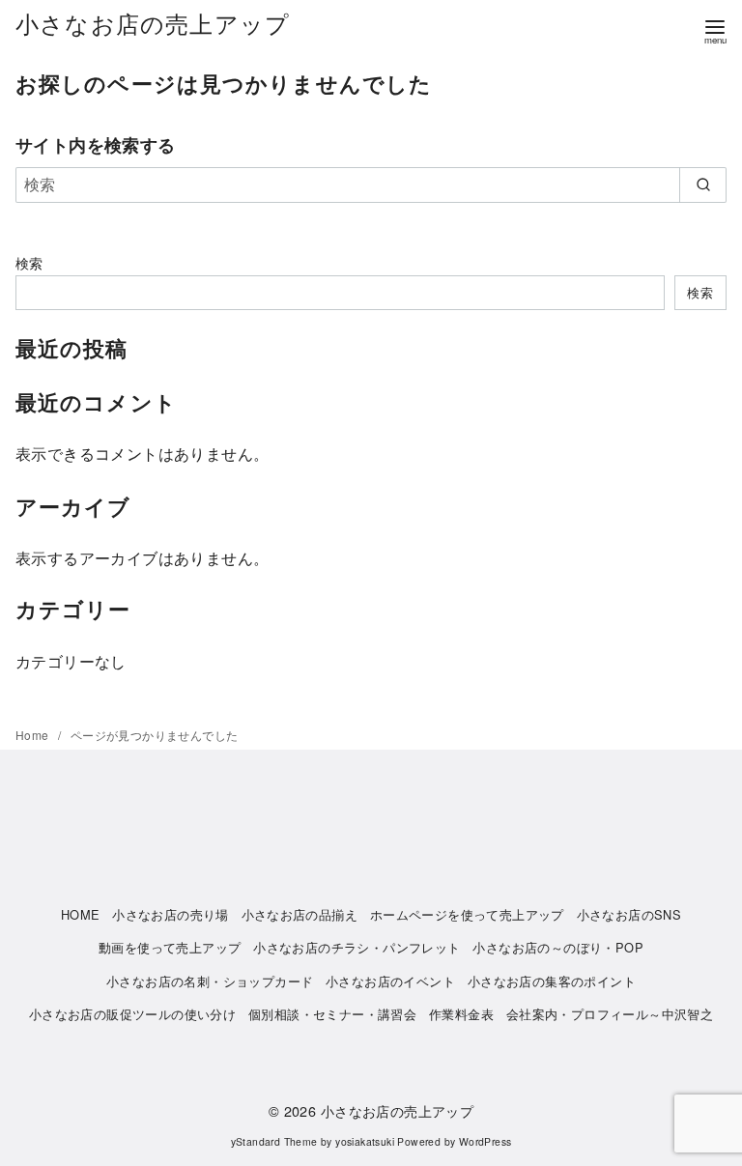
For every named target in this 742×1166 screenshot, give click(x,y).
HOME (80, 914)
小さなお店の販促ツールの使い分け (132, 1014)
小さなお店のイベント (390, 981)
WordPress (485, 1141)
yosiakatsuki (364, 1141)
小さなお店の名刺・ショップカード (209, 981)
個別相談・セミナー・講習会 (332, 1014)
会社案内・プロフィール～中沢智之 (609, 1014)
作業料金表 (461, 1014)
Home (33, 734)
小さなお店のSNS (629, 914)
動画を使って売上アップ (170, 947)
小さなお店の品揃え (300, 914)
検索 (29, 262)
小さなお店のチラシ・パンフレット (356, 947)
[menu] (715, 30)
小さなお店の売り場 (170, 914)
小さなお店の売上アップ (152, 23)
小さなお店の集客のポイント (552, 981)
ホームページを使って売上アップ (467, 914)
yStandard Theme (274, 1141)
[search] (703, 184)
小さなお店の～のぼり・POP (557, 947)
